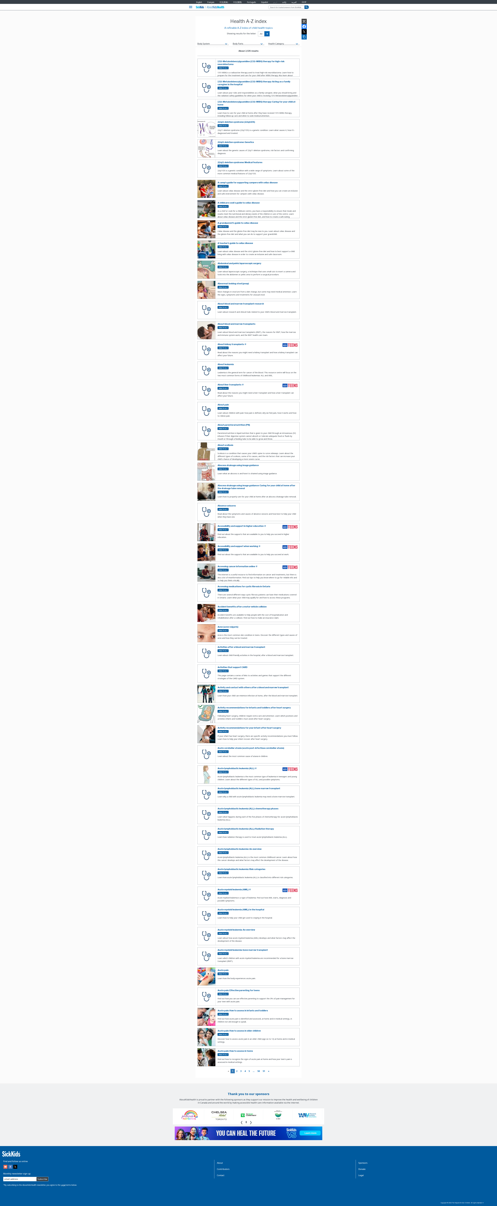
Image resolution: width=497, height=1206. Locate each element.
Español (264, 2)
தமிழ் (284, 2)
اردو (275, 2)
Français (210, 2)
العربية (294, 2)
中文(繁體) (237, 2)
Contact (220, 1175)
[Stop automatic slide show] (246, 1122)
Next (250, 1122)
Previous (241, 1122)
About (220, 1162)
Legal (63, 1185)
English (199, 2)
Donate (362, 1169)
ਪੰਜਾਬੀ (304, 2)
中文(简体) (224, 2)
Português (251, 2)
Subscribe (42, 1179)
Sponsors (362, 1162)
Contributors (223, 1169)
